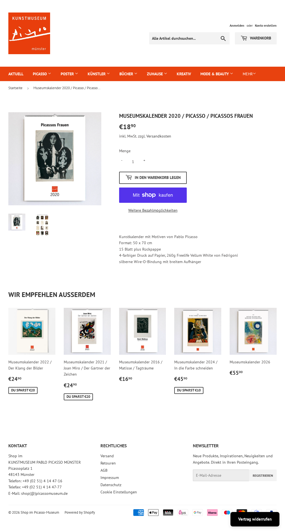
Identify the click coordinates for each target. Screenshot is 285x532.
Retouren (108, 463)
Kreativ (184, 73)
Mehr (248, 73)
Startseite (15, 88)
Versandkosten (158, 136)
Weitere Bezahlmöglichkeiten (153, 210)
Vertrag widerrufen (255, 519)
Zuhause (155, 73)
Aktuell (15, 73)
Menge (125, 150)
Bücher (126, 73)
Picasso (40, 73)
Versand (107, 455)
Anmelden (237, 25)
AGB (103, 470)
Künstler (97, 73)
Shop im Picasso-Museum (40, 512)
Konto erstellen (266, 25)
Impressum (109, 477)
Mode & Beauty (215, 73)
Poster (68, 73)
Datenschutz (110, 484)
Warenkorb (260, 38)
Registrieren (263, 475)
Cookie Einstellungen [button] (118, 491)
